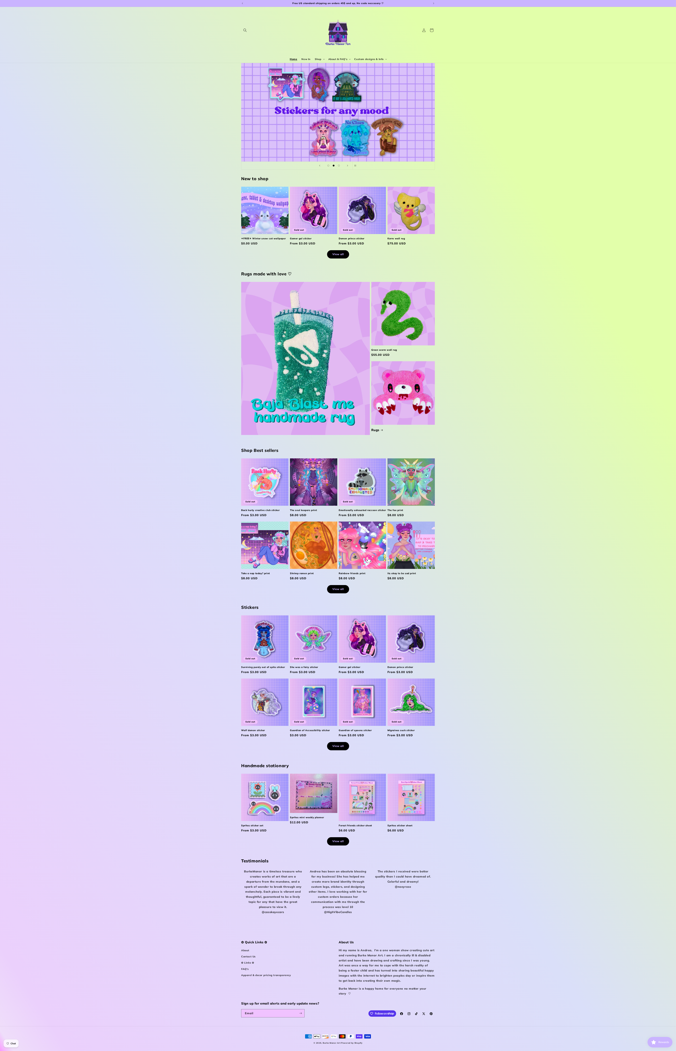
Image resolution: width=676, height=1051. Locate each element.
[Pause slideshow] (356, 165)
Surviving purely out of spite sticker (263, 667)
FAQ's (245, 969)
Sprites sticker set (252, 825)
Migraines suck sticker (401, 730)
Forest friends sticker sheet (355, 825)
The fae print (395, 510)
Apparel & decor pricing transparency (266, 975)
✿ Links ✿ (247, 962)
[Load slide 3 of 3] (339, 165)
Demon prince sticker (351, 238)
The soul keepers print (303, 510)
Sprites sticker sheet (399, 825)
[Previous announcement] (242, 3)
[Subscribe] (300, 1013)
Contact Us (248, 956)
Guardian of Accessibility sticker (310, 730)
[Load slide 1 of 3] (328, 165)
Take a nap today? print (255, 573)
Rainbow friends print (352, 573)
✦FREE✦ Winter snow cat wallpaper (263, 238)
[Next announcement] (433, 3)
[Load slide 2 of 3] (333, 165)
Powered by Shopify (351, 1043)
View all (338, 254)
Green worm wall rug (384, 349)
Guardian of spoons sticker (355, 730)
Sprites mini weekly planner (307, 817)
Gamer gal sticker (300, 238)
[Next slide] (347, 165)
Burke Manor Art (332, 1043)
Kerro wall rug (396, 238)
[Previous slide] (320, 165)
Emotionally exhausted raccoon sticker (362, 510)
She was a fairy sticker (304, 667)
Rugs (375, 430)
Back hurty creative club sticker (260, 510)
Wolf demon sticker (253, 730)
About (245, 950)
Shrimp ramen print (302, 573)
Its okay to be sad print (401, 573)
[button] (245, 30)
